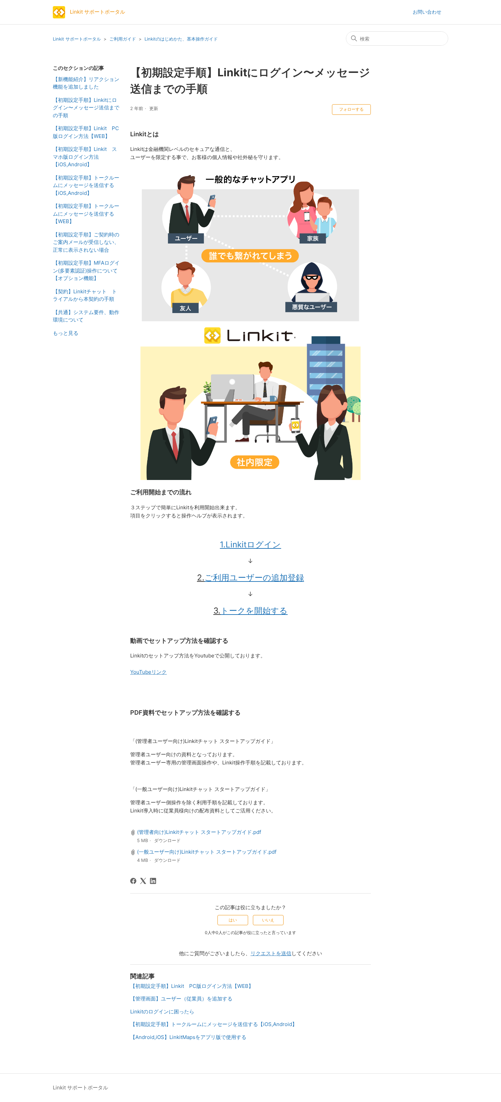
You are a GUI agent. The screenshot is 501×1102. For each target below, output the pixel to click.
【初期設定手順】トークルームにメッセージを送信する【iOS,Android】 (86, 185)
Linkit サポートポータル (77, 39)
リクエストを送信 (270, 953)
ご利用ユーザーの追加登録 (254, 578)
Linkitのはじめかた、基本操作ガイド (181, 39)
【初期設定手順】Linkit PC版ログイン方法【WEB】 (86, 132)
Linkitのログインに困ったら (162, 1011)
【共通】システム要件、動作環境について (86, 316)
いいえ (268, 919)
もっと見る (65, 333)
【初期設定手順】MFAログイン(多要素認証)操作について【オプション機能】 (86, 270)
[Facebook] (133, 881)
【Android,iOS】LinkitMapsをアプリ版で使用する (188, 1037)
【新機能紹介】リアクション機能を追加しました (86, 83)
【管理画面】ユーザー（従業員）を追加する (181, 998)
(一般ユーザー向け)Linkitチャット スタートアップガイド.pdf (206, 852)
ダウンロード (167, 840)
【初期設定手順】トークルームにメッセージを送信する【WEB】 (86, 213)
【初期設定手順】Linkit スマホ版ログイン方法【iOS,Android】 (85, 157)
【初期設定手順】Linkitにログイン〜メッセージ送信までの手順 (86, 108)
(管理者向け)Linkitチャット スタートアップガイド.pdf (199, 832)
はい (233, 919)
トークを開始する (254, 611)
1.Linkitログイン (250, 544)
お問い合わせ (427, 12)
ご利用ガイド (122, 39)
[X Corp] (143, 881)
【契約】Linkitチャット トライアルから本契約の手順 (85, 295)
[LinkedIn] (153, 881)
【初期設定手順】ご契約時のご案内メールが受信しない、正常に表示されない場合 (86, 242)
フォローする (351, 109)
